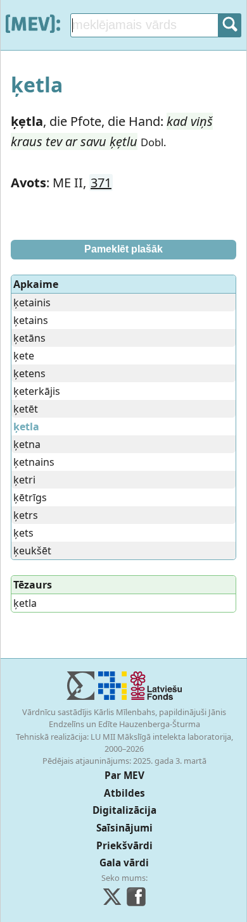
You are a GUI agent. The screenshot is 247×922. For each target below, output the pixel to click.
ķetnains (33, 462)
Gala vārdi (124, 862)
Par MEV (124, 775)
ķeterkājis (36, 391)
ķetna (27, 444)
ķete (23, 356)
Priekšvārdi (124, 845)
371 (101, 182)
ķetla (25, 603)
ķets (23, 533)
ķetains (30, 320)
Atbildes (124, 793)
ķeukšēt (32, 551)
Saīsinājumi (124, 828)
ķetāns (29, 338)
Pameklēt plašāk (123, 249)
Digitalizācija (124, 810)
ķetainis (32, 302)
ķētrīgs (30, 497)
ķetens (29, 373)
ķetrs (25, 515)
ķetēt (25, 409)
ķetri (24, 480)
